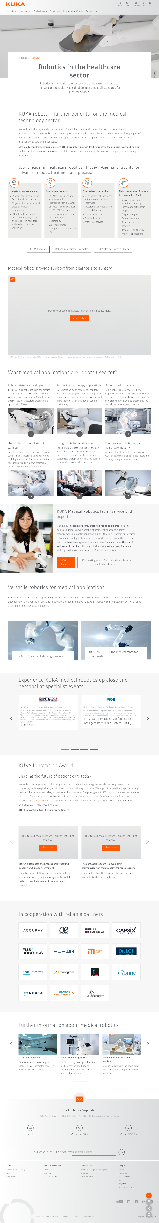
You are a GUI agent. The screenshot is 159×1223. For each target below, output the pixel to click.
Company (90, 11)
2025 (56, 804)
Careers (121, 1170)
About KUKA (123, 1173)
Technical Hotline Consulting (15, 1170)
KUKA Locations (124, 1177)
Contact (8, 1173)
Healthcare (35, 58)
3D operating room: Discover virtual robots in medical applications (106, 562)
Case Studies (47, 1173)
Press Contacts (11, 1177)
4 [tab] (94, 749)
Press (120, 1180)
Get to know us (65, 562)
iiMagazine (122, 1184)
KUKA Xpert (85, 1173)
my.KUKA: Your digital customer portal (94, 1170)
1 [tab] (65, 749)
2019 (34, 800)
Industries (23, 11)
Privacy (75, 1216)
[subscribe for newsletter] (122, 1152)
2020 (41, 800)
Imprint (65, 1216)
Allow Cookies (79, 318)
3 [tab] (84, 749)
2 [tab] (75, 749)
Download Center (87, 1177)
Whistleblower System (126, 1187)
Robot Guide (47, 1170)
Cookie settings (88, 1216)
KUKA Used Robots (50, 1177)
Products (10, 11)
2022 (52, 800)
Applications (39, 11)
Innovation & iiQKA (71, 11)
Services (54, 11)
